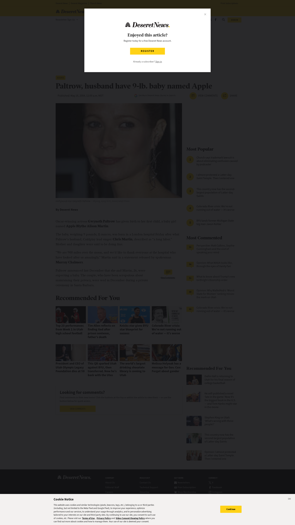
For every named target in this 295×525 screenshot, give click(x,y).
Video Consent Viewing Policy (130, 518)
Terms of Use (88, 518)
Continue (230, 509)
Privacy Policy (104, 518)
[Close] (289, 499)
